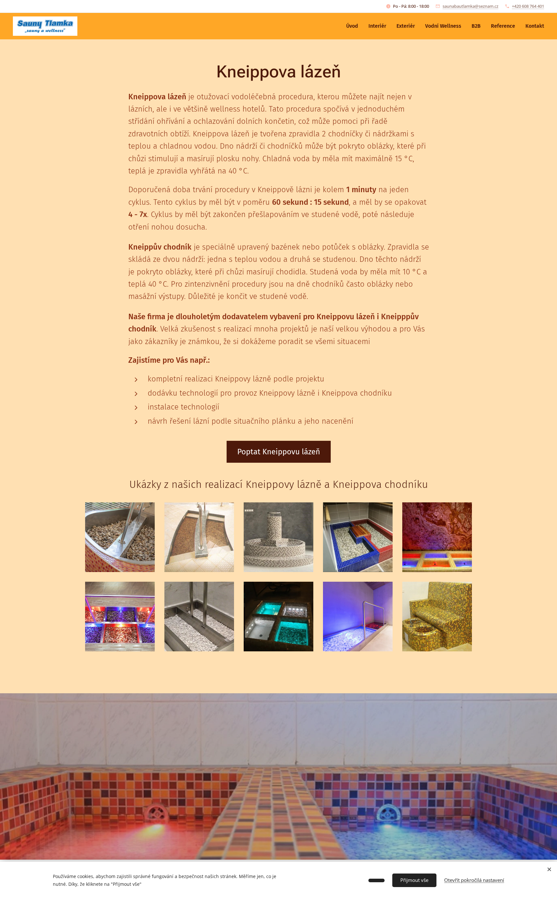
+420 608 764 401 (528, 6)
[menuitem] (354, 26)
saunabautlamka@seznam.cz (470, 6)
